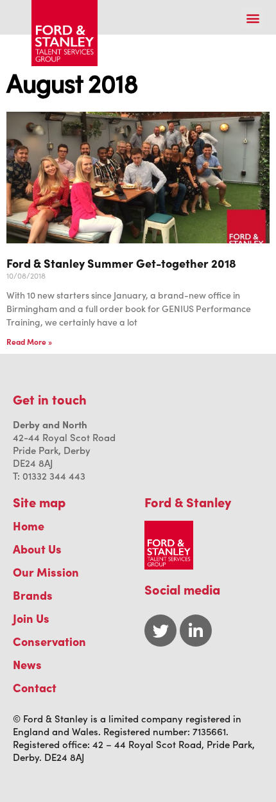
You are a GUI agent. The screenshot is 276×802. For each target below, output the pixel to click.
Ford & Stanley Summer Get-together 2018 (121, 263)
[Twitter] (160, 631)
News (27, 664)
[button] (252, 17)
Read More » (29, 341)
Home (28, 526)
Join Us (31, 618)
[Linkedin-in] (196, 631)
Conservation (49, 641)
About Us (37, 549)
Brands (33, 595)
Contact (34, 687)
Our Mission (46, 572)
